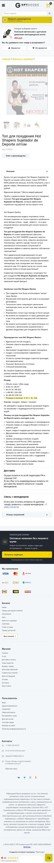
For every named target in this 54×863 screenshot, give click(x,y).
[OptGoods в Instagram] (30, 777)
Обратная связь (11, 769)
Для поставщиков (8, 676)
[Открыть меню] (3, 5)
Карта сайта (6, 686)
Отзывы (5, 679)
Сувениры (6, 624)
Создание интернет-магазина (22, 852)
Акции (4, 607)
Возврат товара (8, 666)
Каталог (6, 603)
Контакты (5, 683)
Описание (10, 171)
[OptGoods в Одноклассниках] (35, 777)
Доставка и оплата (9, 660)
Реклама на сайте (8, 726)
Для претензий (7, 719)
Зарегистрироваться (9, 706)
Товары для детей (8, 630)
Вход (4, 703)
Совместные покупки (10, 673)
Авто (4, 617)
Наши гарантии (8, 663)
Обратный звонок (8, 712)
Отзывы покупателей (15, 515)
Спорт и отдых (7, 627)
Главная (6, 59)
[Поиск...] (49, 13)
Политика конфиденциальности (14, 729)
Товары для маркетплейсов (12, 611)
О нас (4, 656)
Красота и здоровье (23, 59)
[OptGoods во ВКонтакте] (19, 777)
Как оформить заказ (9, 716)
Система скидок (8, 722)
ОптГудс (27, 847)
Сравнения (6, 709)
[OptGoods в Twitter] (25, 777)
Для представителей (10, 669)
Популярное (6, 614)
